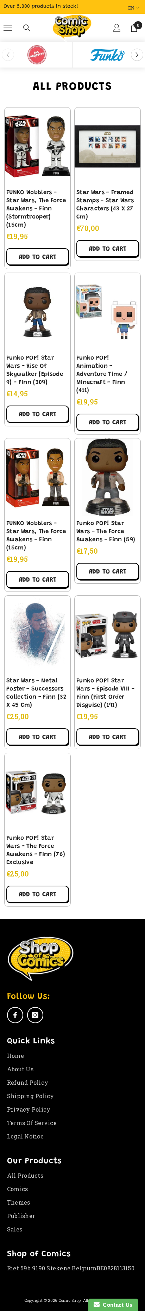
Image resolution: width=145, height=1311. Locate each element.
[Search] (27, 28)
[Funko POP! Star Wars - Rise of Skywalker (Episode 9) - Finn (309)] (37, 312)
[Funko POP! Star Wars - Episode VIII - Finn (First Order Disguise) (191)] (107, 635)
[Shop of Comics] (37, 54)
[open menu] (8, 28)
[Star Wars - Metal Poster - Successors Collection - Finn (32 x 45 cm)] (37, 635)
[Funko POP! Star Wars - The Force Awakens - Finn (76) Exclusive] (37, 792)
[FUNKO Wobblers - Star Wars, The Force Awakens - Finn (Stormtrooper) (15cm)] (37, 146)
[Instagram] (35, 1015)
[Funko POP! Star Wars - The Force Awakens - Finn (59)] (107, 477)
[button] (116, 30)
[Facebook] (15, 1015)
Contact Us (116, 1305)
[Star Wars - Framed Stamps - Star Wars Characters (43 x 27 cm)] (107, 146)
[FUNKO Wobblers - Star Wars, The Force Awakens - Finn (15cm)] (37, 477)
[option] (37, 55)
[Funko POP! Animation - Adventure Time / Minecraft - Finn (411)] (107, 312)
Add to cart (37, 257)
